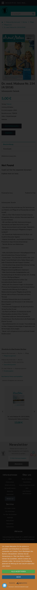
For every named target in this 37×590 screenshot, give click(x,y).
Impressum (11, 586)
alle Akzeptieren (18, 571)
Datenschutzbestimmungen (21, 586)
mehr (18, 577)
